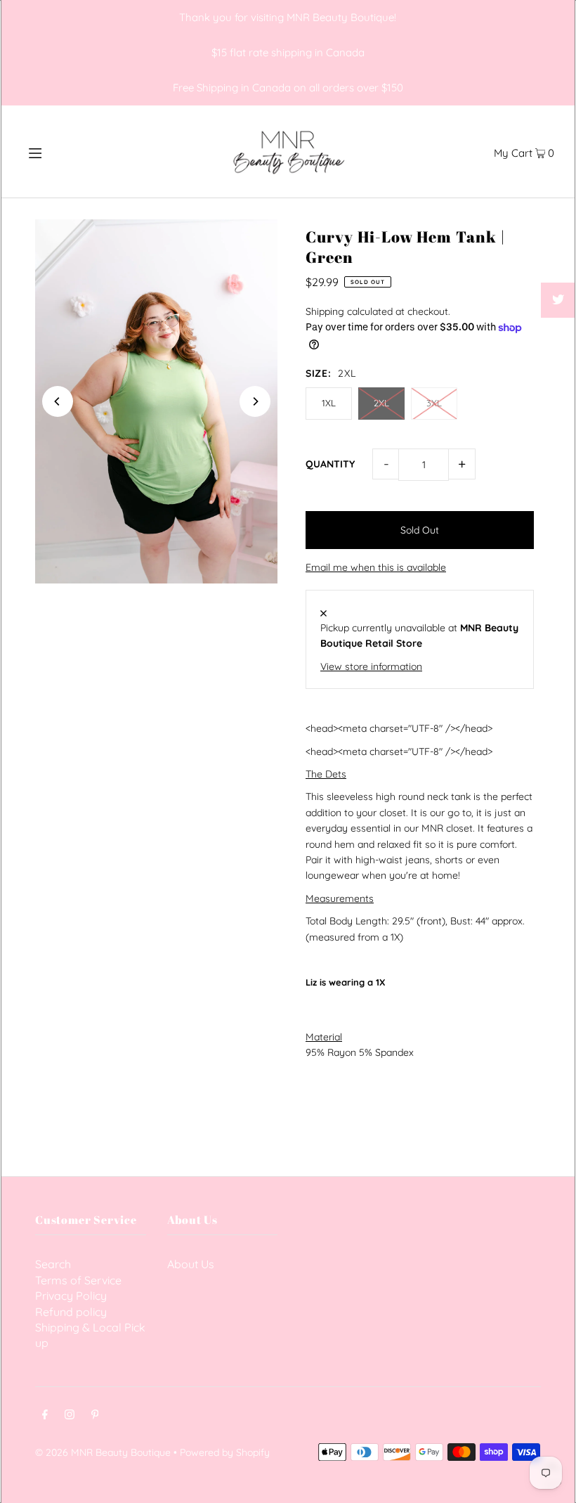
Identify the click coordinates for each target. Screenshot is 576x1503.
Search (53, 1264)
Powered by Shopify (225, 1452)
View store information (371, 666)
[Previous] (57, 401)
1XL (329, 402)
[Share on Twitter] (558, 300)
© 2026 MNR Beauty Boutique (103, 1452)
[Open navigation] (65, 151)
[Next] (255, 401)
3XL (434, 402)
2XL (381, 402)
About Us (190, 1264)
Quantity (330, 464)
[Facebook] (45, 1416)
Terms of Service (78, 1280)
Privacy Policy (71, 1296)
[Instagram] (69, 1416)
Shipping (325, 311)
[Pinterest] (95, 1416)
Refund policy (71, 1312)
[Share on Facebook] (558, 265)
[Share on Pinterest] (558, 335)
